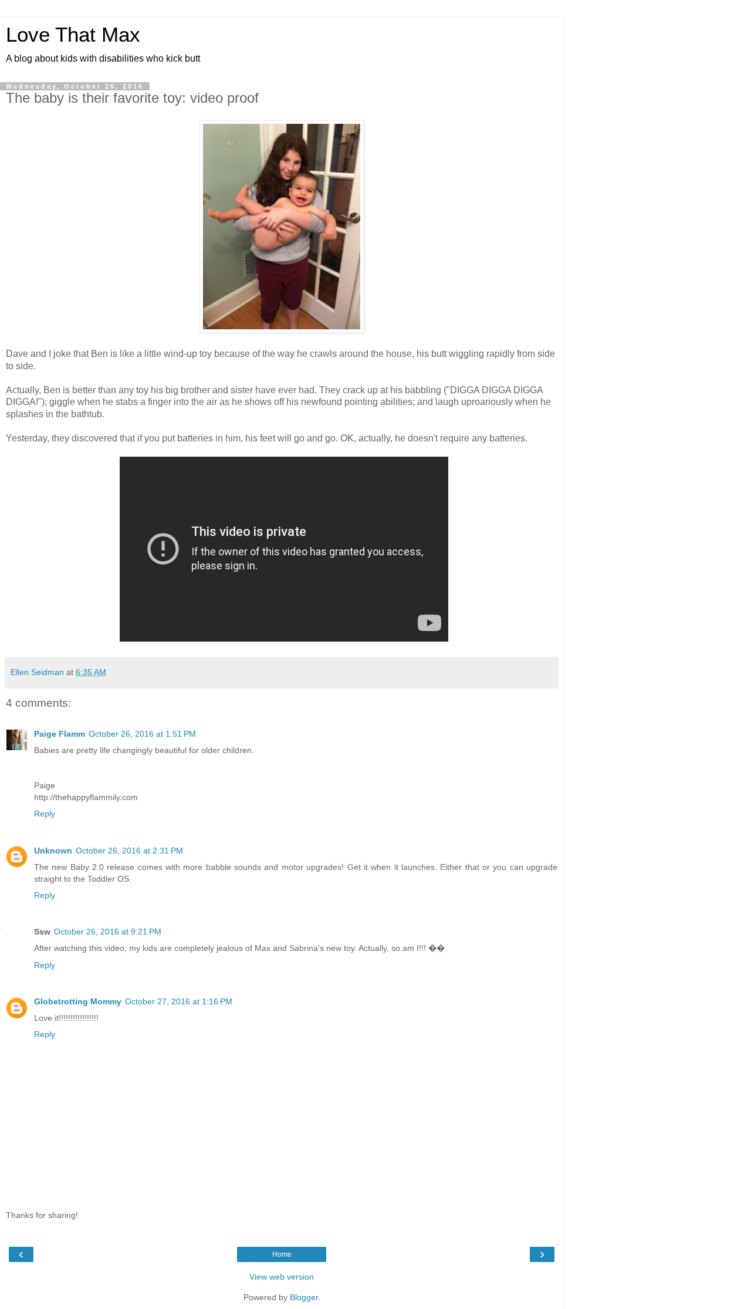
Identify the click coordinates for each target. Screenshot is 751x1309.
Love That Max (73, 34)
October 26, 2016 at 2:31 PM (129, 850)
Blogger (304, 1297)
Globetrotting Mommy (77, 1001)
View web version (281, 1276)
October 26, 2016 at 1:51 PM (142, 733)
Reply (44, 813)
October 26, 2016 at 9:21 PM (107, 931)
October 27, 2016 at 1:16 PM (178, 1001)
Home (282, 1254)
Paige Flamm (59, 733)
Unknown (53, 850)
